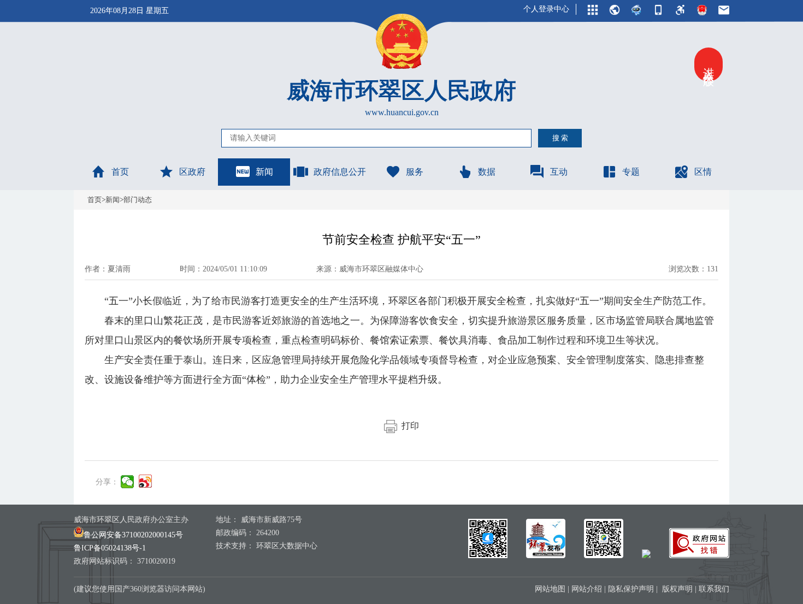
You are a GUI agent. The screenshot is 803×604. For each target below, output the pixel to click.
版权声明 (677, 589)
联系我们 (714, 589)
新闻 (264, 171)
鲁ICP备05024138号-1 (110, 548)
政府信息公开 (340, 171)
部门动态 (137, 200)
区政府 (192, 171)
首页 (120, 171)
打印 (408, 425)
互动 (559, 171)
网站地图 (550, 589)
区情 (703, 171)
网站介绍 (586, 589)
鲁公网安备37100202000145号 (133, 535)
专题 (631, 171)
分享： (107, 482)
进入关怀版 (708, 64)
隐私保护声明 (631, 589)
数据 (486, 171)
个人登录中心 (546, 9)
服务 (414, 171)
